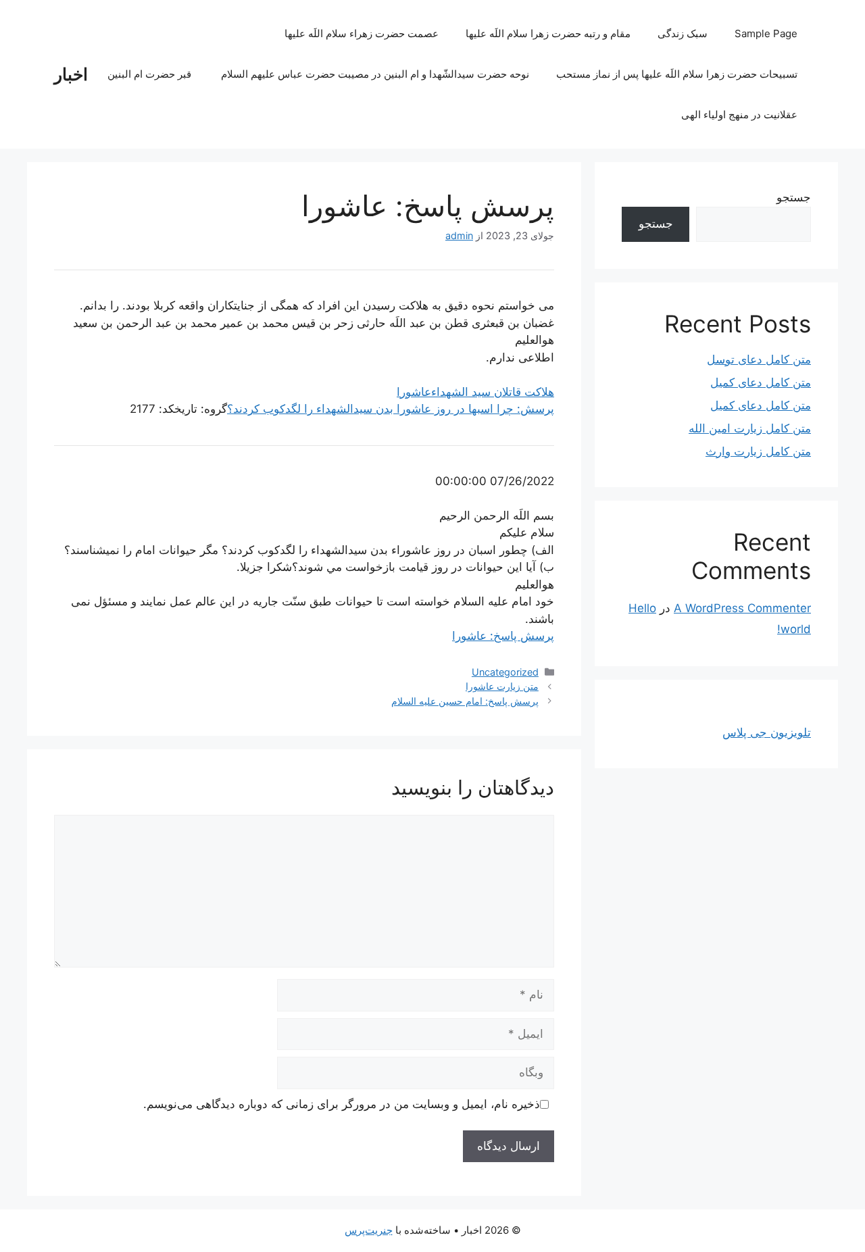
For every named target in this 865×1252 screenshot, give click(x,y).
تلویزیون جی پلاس (766, 732)
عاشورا (414, 392)
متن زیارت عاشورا (502, 686)
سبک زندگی (683, 33)
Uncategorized (505, 672)
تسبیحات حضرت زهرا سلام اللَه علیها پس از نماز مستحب (676, 74)
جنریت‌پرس (369, 1230)
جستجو (793, 197)
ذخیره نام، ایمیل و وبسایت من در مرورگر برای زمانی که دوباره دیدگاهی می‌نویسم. (341, 1104)
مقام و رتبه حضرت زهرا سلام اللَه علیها (548, 33)
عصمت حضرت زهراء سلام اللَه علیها (362, 33)
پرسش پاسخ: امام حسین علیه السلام (465, 701)
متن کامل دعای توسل (759, 359)
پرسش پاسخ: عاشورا (503, 636)
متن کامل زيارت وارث (758, 451)
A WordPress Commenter (742, 608)
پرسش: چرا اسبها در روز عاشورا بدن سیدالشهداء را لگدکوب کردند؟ (390, 409)
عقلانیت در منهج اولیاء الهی (739, 114)
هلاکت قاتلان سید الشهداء (492, 392)
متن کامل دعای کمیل (760, 382)
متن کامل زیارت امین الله (750, 428)
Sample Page (766, 33)
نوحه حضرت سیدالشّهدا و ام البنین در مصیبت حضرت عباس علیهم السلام (375, 74)
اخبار (71, 74)
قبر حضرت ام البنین (150, 74)
